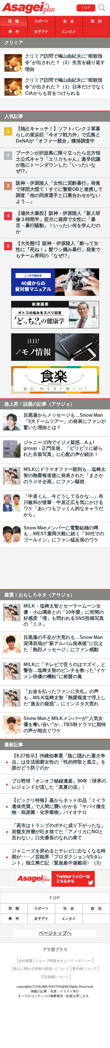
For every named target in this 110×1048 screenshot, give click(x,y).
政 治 (96, 21)
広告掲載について (55, 977)
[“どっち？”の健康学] (55, 326)
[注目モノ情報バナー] (55, 359)
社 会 (68, 21)
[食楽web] (55, 392)
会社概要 (25, 961)
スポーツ (41, 21)
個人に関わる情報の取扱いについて (41, 969)
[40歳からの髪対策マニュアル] (55, 294)
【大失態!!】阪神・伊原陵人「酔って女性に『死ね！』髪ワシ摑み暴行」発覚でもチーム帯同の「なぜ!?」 (58, 249)
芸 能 (13, 21)
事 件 (14, 32)
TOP (86, 8)
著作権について (84, 969)
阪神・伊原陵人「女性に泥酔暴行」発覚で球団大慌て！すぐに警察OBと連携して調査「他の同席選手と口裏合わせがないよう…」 (59, 192)
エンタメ (69, 32)
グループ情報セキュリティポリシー (63, 961)
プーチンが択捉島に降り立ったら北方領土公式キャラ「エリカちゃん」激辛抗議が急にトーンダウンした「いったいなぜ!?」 (58, 162)
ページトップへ (55, 933)
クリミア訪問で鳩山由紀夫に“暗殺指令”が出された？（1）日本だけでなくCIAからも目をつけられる (65, 87)
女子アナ (41, 32)
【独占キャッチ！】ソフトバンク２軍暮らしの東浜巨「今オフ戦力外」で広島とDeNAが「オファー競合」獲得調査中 (58, 134)
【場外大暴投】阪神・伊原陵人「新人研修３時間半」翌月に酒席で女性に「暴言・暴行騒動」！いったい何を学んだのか (58, 222)
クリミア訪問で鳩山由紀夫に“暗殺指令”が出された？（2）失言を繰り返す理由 (65, 63)
